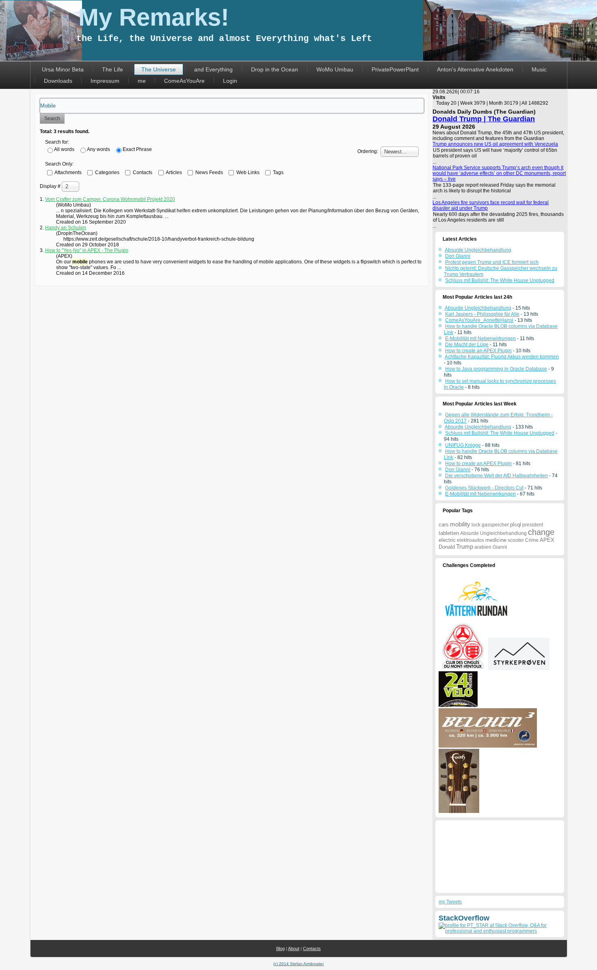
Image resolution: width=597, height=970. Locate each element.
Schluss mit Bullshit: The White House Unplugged (499, 433)
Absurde (469, 533)
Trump (464, 546)
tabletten (449, 533)
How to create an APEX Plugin (478, 351)
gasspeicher (495, 525)
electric (447, 540)
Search (52, 118)
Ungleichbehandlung (503, 533)
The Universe (158, 69)
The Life (112, 69)
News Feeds (208, 172)
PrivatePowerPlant (395, 69)
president (532, 525)
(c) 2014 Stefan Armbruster (298, 963)
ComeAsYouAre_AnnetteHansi (479, 320)
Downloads (58, 81)
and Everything (213, 69)
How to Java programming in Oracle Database (496, 369)
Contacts (142, 172)
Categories (106, 172)
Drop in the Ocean (274, 69)
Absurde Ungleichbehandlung (478, 308)
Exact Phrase (137, 149)
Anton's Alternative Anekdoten (475, 69)
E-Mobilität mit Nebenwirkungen (480, 338)
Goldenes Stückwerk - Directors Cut (484, 488)
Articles (173, 172)
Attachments (68, 172)
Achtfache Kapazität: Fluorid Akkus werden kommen (502, 357)
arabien (482, 547)
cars (444, 525)
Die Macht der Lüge (467, 344)
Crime (532, 540)
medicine (495, 540)
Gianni (500, 547)
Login (230, 81)
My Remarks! (153, 17)
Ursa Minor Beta (63, 69)
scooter (516, 540)
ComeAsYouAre (184, 81)
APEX (547, 540)
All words (64, 149)
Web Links (247, 172)
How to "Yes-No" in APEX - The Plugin (86, 250)
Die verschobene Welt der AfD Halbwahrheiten (496, 476)
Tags (277, 172)
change (541, 532)
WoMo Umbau (334, 69)
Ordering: (367, 151)
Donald (447, 547)
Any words (98, 149)
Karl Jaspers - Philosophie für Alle (482, 314)
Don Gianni (457, 469)
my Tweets (450, 902)
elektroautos (470, 540)
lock (476, 525)
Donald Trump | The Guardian (484, 119)
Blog (280, 948)
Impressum (105, 81)
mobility (460, 524)
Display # (51, 186)
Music (539, 69)
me (142, 81)
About (293, 948)
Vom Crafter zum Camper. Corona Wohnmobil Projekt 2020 (110, 199)
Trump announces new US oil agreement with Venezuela (495, 144)
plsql (515, 525)
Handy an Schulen (65, 228)
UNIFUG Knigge (463, 445)
